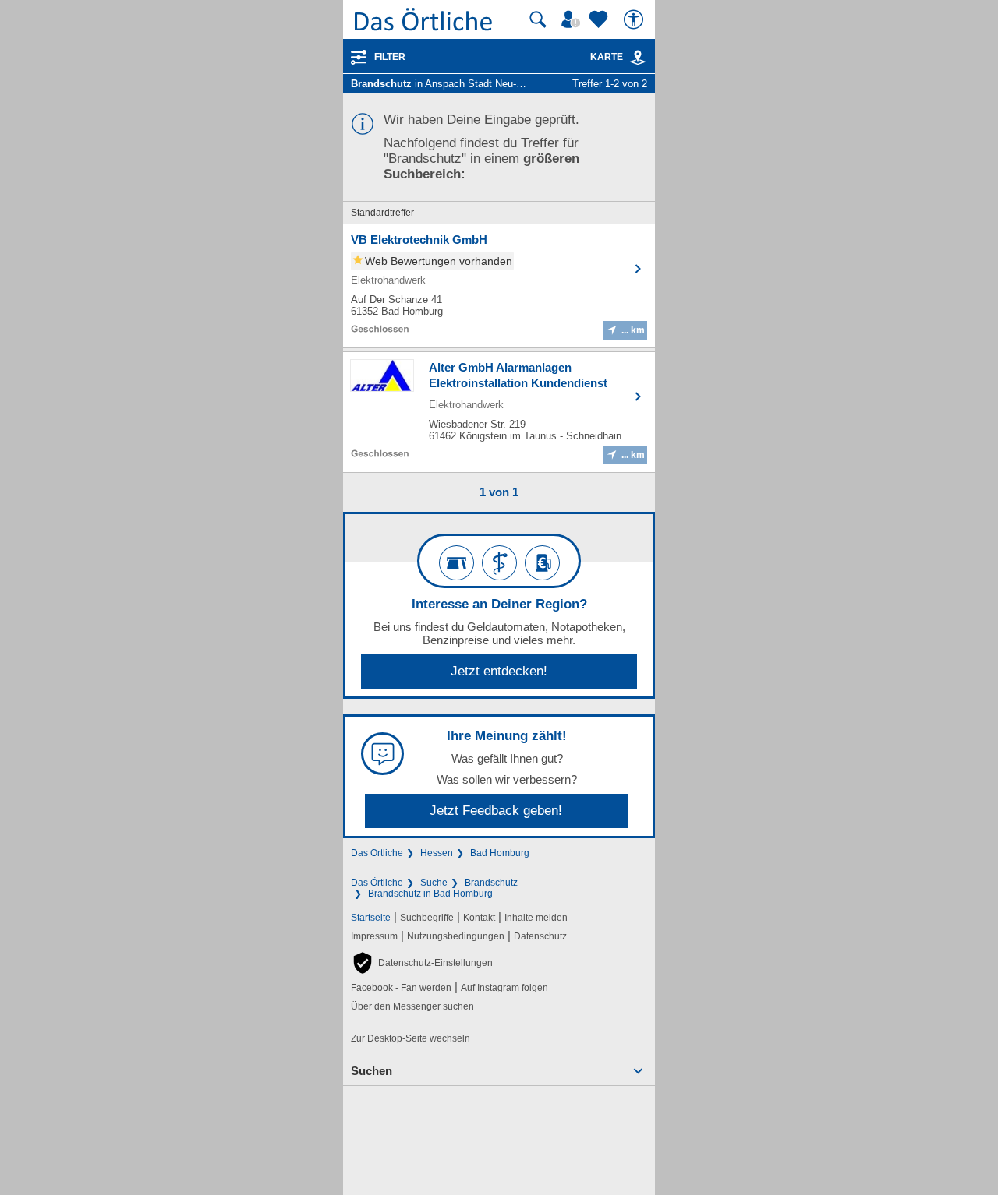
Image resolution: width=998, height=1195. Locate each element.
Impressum (374, 936)
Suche (434, 882)
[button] (422, 962)
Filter (389, 56)
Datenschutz (540, 936)
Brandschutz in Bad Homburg (430, 893)
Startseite (371, 917)
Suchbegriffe (427, 917)
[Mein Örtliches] (573, 19)
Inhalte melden (536, 917)
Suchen (371, 1070)
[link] (637, 57)
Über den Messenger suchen (412, 1006)
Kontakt (479, 917)
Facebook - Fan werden (401, 987)
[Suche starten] (538, 19)
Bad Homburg (499, 853)
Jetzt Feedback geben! (496, 810)
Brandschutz (491, 882)
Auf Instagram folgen (504, 987)
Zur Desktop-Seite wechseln (410, 1038)
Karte (606, 56)
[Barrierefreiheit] (635, 19)
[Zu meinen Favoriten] (600, 19)
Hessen (436, 853)
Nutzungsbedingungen (455, 936)
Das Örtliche (377, 853)
